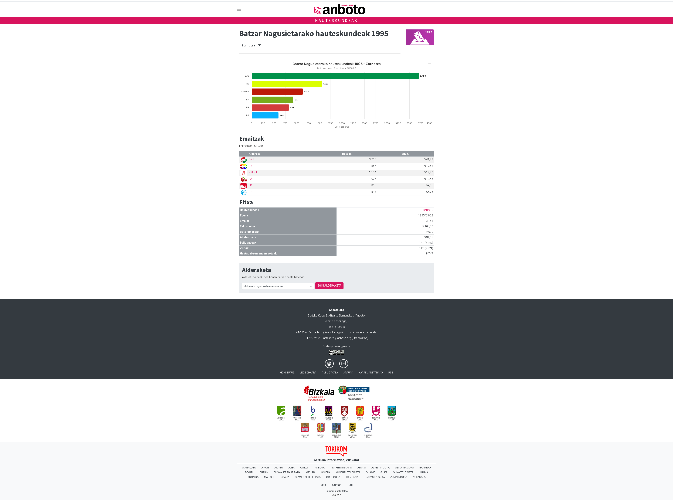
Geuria (310, 472)
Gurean (336, 484)
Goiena (326, 472)
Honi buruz (287, 372)
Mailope (269, 477)
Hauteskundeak (336, 20)
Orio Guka (333, 477)
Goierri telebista (348, 472)
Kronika (253, 477)
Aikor (265, 467)
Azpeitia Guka (380, 467)
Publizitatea (330, 372)
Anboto (320, 467)
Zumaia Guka (398, 477)
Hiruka (423, 472)
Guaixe (370, 472)
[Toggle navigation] (239, 9)
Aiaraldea (249, 467)
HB (250, 166)
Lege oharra (308, 372)
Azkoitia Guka (404, 467)
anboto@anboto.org (327, 332)
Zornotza (250, 45)
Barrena (425, 467)
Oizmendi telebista (308, 477)
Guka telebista (403, 472)
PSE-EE (253, 172)
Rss (390, 372)
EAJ (251, 159)
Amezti (304, 467)
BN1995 (428, 210)
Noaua (285, 477)
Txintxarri (353, 477)
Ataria (361, 467)
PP (250, 191)
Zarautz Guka (375, 477)
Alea (291, 467)
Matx (324, 484)
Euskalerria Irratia (287, 472)
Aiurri (278, 467)
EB (250, 185)
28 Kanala (419, 477)
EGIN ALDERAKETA (329, 285)
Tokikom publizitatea (336, 490)
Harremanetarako (371, 372)
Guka (383, 472)
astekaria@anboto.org (337, 338)
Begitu (249, 472)
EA (250, 179)
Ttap (350, 484)
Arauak (348, 372)
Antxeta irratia (341, 467)
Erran (264, 472)
